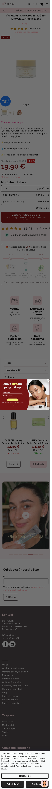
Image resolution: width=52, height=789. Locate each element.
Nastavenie (25, 776)
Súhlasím (37, 784)
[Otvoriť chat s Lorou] (44, 783)
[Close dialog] (48, 380)
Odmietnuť (13, 784)
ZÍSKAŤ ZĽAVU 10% (12, 400)
